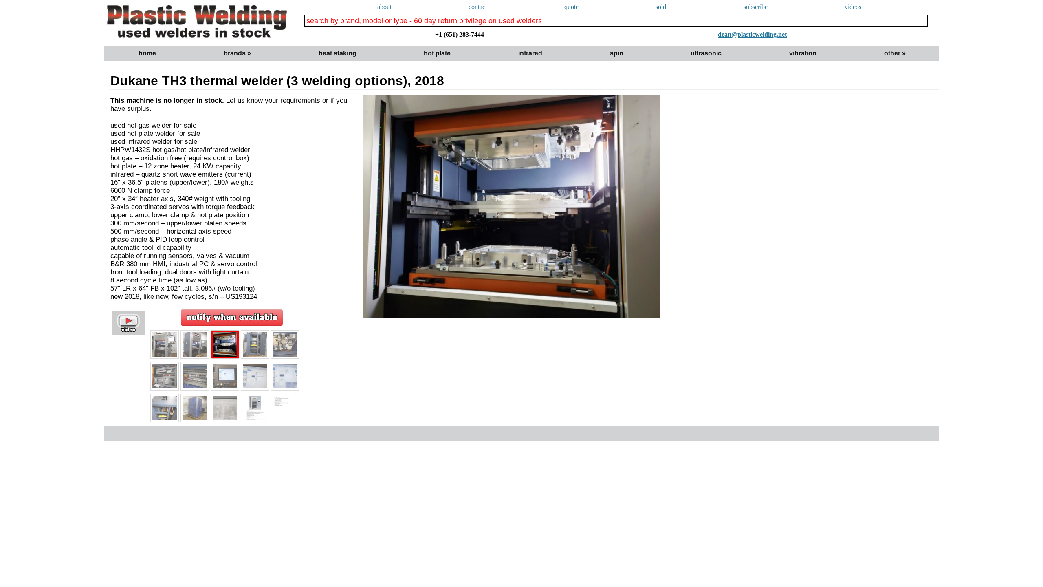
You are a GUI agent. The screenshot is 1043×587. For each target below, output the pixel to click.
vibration (802, 53)
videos (853, 6)
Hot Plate (437, 53)
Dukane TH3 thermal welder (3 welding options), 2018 (277, 80)
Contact (478, 6)
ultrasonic (706, 53)
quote (571, 6)
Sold (661, 6)
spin (616, 53)
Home (147, 53)
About (384, 6)
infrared (530, 53)
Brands (237, 53)
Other (895, 53)
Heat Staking (337, 53)
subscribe (756, 6)
